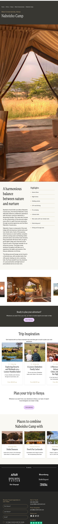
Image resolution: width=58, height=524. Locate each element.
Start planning (29, 407)
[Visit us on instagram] (38, 516)
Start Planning (29, 319)
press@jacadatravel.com (37, 509)
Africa (7, 6)
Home (3, 6)
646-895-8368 (34, 502)
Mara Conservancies (19, 6)
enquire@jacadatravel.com (37, 504)
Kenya (11, 6)
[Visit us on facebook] (31, 516)
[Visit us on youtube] (33, 516)
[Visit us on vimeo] (36, 516)
